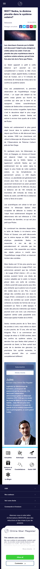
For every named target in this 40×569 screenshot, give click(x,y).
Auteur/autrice (20, 367)
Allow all (20, 557)
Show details (27, 549)
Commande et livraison (13, 507)
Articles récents (20, 373)
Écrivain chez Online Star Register (19, 383)
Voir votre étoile (10, 500)
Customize (19, 563)
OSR (6, 488)
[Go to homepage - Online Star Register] (20, 3)
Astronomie (8, 22)
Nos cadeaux (9, 494)
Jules (9, 379)
